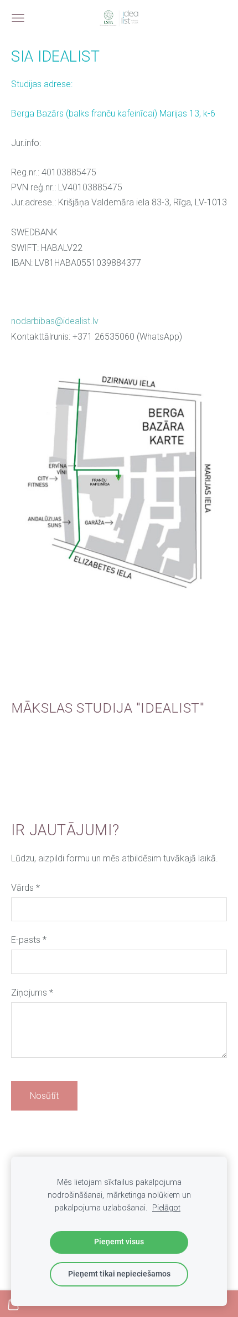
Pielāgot (166, 1208)
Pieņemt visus (119, 1242)
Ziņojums (32, 992)
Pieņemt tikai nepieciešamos (119, 1274)
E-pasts (28, 940)
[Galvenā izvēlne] (18, 18)
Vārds (25, 887)
